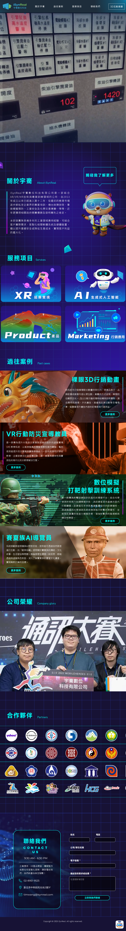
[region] (31, 284)
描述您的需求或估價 (79, 873)
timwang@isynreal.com (38, 894)
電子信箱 (74, 860)
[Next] (112, 651)
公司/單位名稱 (77, 847)
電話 (98, 835)
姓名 (72, 835)
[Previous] (14, 651)
